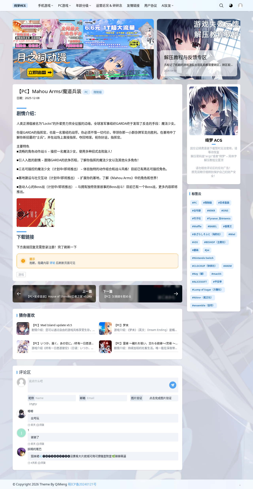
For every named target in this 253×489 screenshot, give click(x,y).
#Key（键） (198, 274)
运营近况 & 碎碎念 (109, 5)
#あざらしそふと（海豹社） (207, 234)
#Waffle (196, 226)
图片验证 (136, 398)
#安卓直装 (223, 202)
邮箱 (82, 398)
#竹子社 (196, 218)
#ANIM (227, 266)
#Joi (207, 250)
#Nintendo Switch (202, 258)
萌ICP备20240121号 (82, 484)
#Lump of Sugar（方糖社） (207, 289)
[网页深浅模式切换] (231, 5)
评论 (52, 263)
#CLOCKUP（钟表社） (204, 266)
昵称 (31, 398)
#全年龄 (196, 210)
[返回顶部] (246, 471)
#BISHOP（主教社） (215, 242)
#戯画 (195, 250)
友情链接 (133, 5)
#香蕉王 (227, 226)
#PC (194, 202)
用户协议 (150, 5)
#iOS (195, 242)
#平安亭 (217, 281)
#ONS (224, 210)
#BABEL (212, 226)
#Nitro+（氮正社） (202, 297)
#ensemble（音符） (203, 305)
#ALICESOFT (199, 281)
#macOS (216, 274)
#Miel (231, 234)
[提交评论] (172, 385)
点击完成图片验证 (160, 398)
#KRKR (211, 210)
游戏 (21, 274)
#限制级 (207, 202)
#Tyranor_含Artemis (218, 218)
